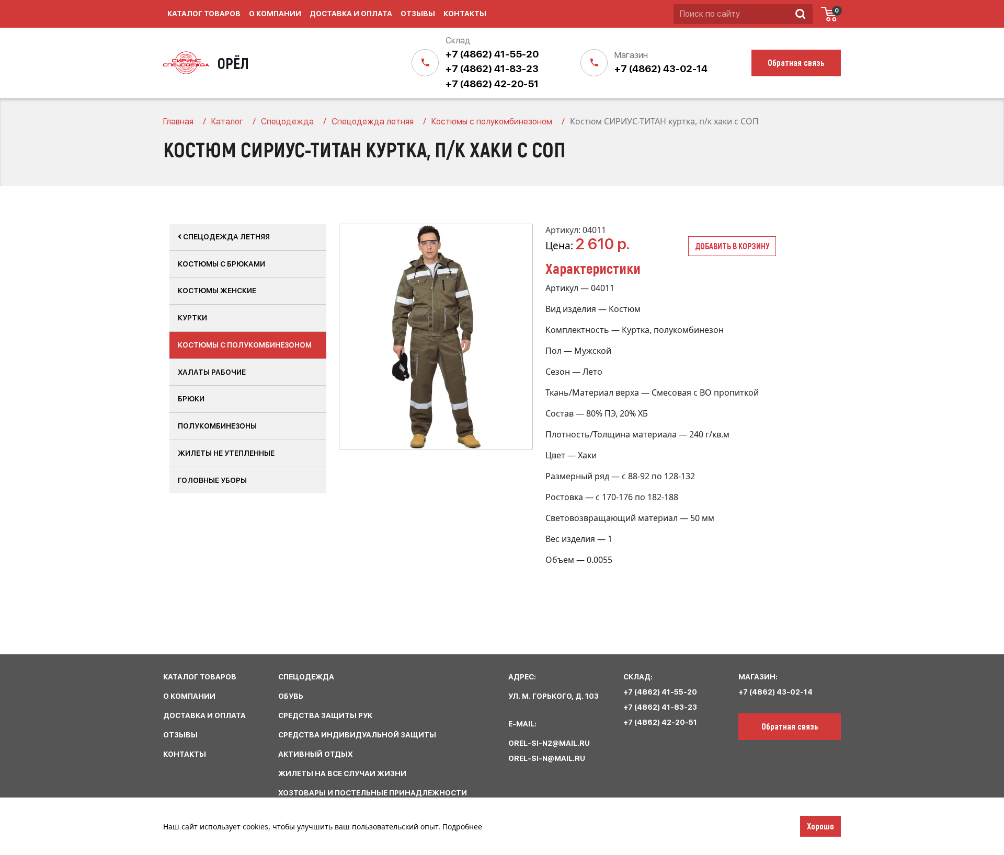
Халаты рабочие (212, 372)
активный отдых (315, 754)
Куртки (192, 318)
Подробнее (462, 826)
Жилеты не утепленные (226, 453)
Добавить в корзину (732, 246)
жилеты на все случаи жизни (342, 773)
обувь (290, 696)
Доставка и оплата (351, 13)
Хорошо (820, 826)
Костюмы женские (217, 290)
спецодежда (306, 677)
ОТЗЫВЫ (180, 735)
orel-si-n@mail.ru (546, 758)
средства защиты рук (325, 715)
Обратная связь (789, 726)
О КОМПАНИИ (189, 696)
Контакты (464, 13)
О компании (275, 13)
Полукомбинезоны (217, 426)
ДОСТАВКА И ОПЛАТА (204, 715)
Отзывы (418, 13)
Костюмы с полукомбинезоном (245, 345)
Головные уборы (212, 480)
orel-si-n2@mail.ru (549, 743)
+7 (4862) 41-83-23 (492, 69)
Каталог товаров (204, 13)
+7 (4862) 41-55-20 (492, 54)
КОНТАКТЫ (184, 754)
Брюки (191, 399)
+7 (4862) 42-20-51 (492, 84)
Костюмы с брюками (221, 264)
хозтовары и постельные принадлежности (372, 793)
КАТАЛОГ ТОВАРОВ (199, 677)
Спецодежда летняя (225, 237)
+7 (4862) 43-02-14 (661, 69)
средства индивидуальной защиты (357, 735)
